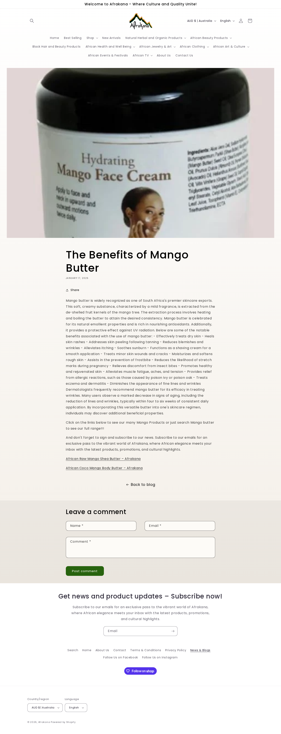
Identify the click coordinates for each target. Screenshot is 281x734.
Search (72, 650)
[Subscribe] (172, 631)
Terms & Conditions (145, 650)
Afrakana (44, 722)
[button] (31, 20)
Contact (119, 650)
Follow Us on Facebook (120, 657)
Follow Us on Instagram (160, 657)
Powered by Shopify (63, 722)
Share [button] (75, 290)
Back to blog (143, 484)
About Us (102, 650)
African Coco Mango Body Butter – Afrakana (104, 468)
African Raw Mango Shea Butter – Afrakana (103, 458)
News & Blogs (200, 650)
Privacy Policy (175, 650)
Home (86, 650)
